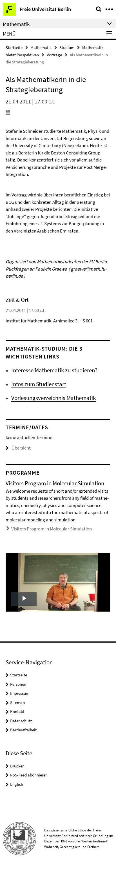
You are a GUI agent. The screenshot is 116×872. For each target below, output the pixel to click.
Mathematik (41, 47)
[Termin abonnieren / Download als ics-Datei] (58, 112)
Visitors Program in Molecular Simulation (51, 529)
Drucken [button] (17, 766)
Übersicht (21, 448)
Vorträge (54, 54)
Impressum (19, 693)
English (16, 784)
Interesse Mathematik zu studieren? (54, 370)
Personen (18, 684)
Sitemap (17, 702)
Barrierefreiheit (23, 729)
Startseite (14, 47)
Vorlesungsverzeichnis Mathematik (53, 398)
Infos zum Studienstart (38, 384)
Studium (66, 47)
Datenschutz (21, 720)
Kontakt (17, 711)
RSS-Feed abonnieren (29, 775)
